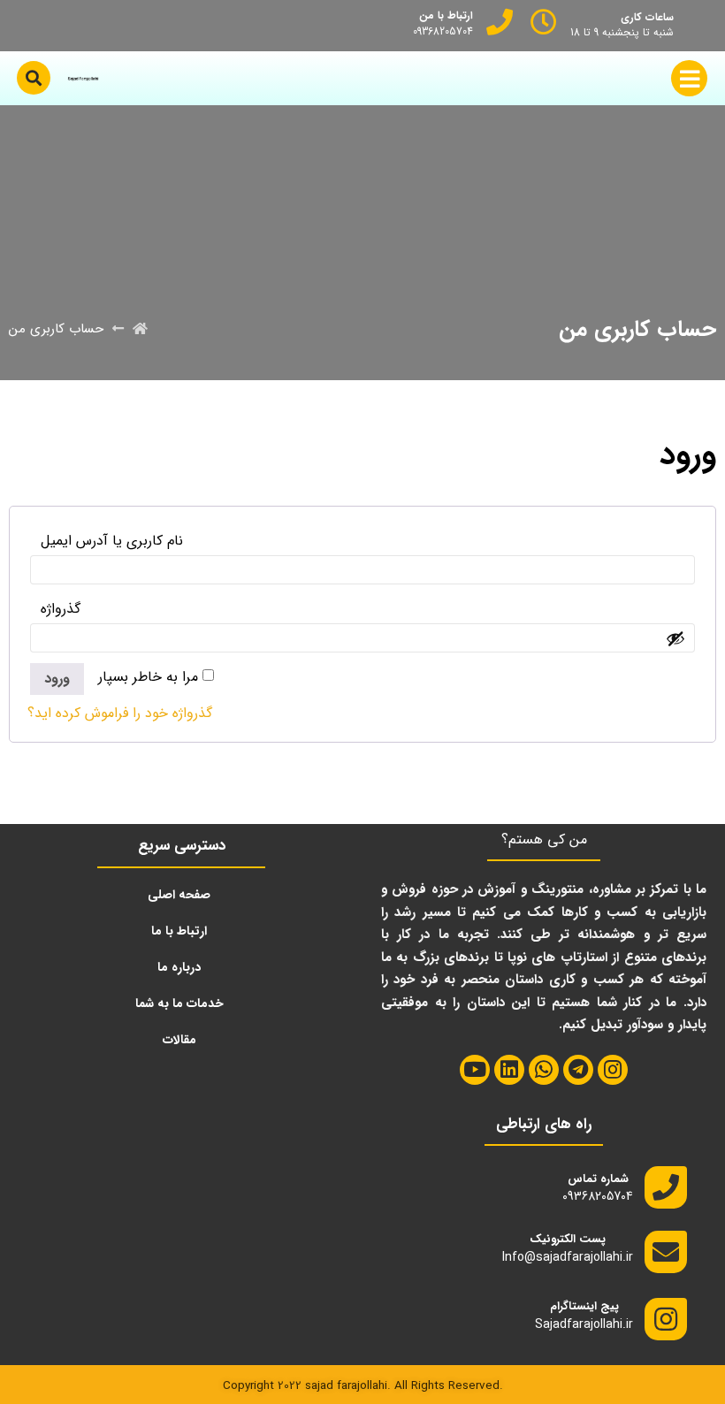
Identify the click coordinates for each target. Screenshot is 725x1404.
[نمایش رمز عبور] (675, 638)
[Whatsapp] (544, 1070)
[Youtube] (475, 1070)
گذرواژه (55, 609)
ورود (57, 679)
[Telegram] (578, 1070)
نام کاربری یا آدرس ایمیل (106, 541)
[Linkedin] (509, 1070)
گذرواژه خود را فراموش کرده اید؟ (119, 713)
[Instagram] (613, 1070)
